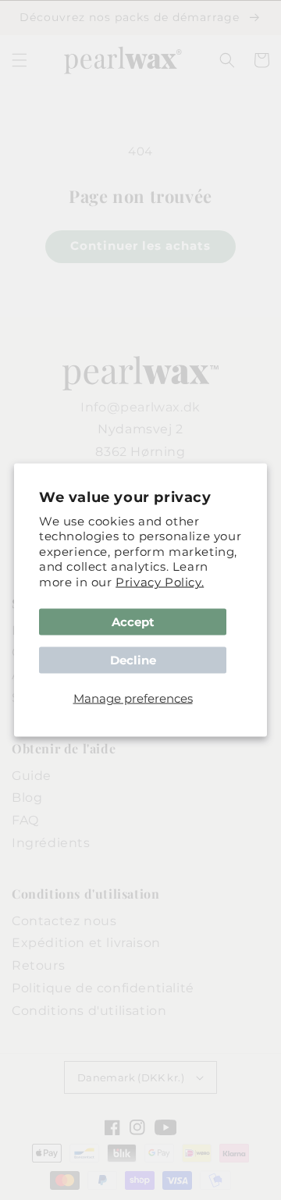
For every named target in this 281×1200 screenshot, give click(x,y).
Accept (133, 621)
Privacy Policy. (160, 581)
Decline (133, 660)
